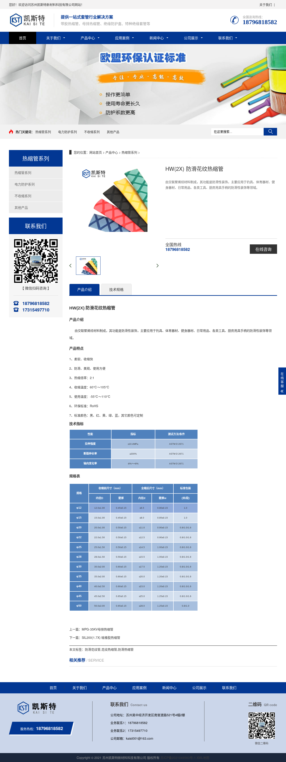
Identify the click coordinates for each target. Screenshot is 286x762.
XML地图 (203, 757)
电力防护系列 (67, 131)
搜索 (270, 131)
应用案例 (122, 37)
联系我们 (225, 37)
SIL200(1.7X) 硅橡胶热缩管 (101, 637)
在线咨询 (263, 249)
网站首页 (95, 152)
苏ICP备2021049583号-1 (178, 757)
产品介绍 (84, 289)
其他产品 (113, 131)
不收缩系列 (92, 131)
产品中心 (88, 37)
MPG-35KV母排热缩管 (97, 629)
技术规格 (116, 289)
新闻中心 (156, 37)
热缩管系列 (43, 131)
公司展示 (191, 37)
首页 (22, 37)
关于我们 (265, 4)
